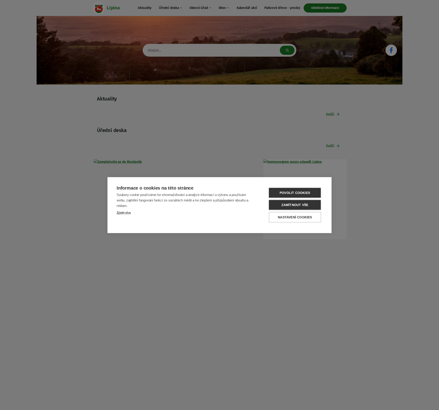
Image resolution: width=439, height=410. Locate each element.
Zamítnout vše (294, 204)
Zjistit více (124, 212)
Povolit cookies (295, 192)
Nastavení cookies (295, 217)
